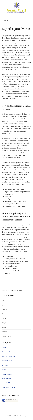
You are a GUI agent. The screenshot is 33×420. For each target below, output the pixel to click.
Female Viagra (6, 336)
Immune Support (7, 361)
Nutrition (5, 365)
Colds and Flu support (8, 387)
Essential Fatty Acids (8, 356)
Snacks (4, 369)
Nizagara (4, 327)
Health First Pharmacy (19, 416)
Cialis (3, 314)
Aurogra (4, 309)
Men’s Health (6, 383)
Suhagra (4, 332)
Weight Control (7, 374)
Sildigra (4, 323)
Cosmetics (5, 347)
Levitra (4, 305)
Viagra (4, 300)
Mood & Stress (6, 378)
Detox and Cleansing (8, 352)
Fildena (4, 318)
